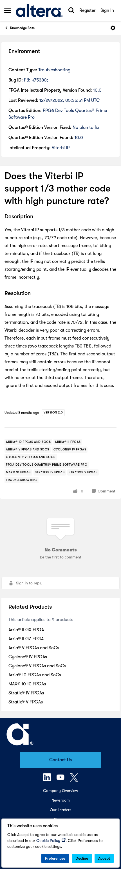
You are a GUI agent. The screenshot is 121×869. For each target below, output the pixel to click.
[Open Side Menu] (7, 10)
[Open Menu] (113, 28)
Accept (104, 858)
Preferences (55, 858)
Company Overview (60, 790)
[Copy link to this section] (37, 217)
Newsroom (60, 800)
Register (87, 10)
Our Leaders (60, 810)
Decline (81, 858)
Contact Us (60, 759)
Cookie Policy (48, 840)
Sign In (107, 10)
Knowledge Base (22, 28)
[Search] (71, 10)
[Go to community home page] (39, 10)
